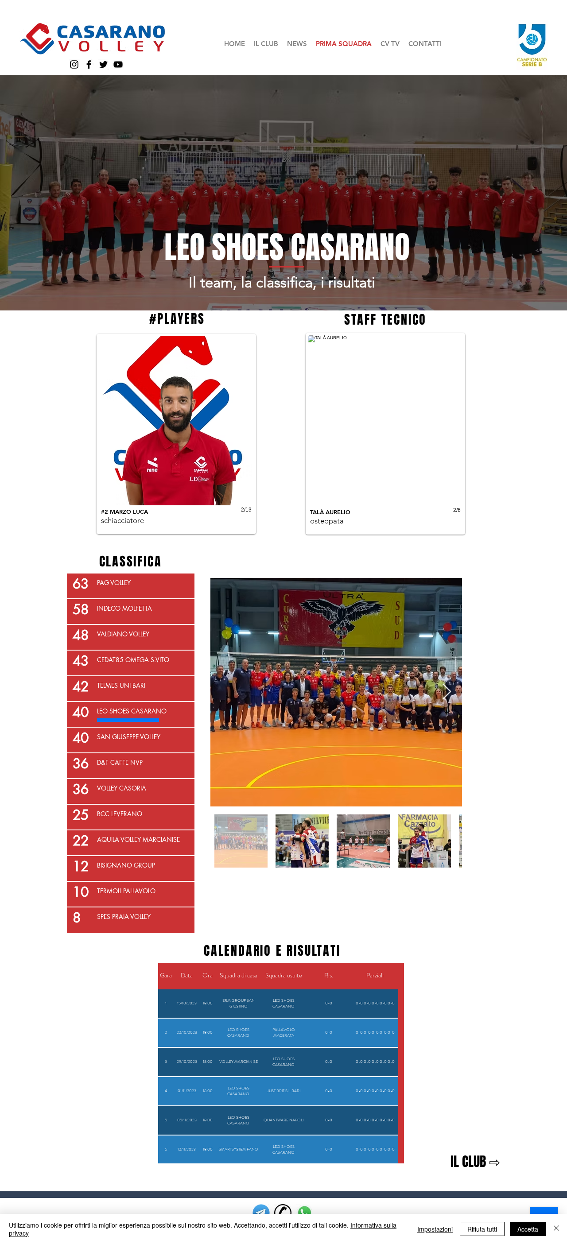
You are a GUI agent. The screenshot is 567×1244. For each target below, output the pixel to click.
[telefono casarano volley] (282, 1212)
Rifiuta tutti (482, 1229)
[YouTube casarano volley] (118, 64)
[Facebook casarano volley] (88, 64)
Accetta (527, 1229)
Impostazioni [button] (435, 1229)
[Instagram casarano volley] (74, 64)
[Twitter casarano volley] (103, 64)
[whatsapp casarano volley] (304, 1212)
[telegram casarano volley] (261, 1212)
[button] (266, 44)
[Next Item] (447, 692)
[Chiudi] (556, 1229)
